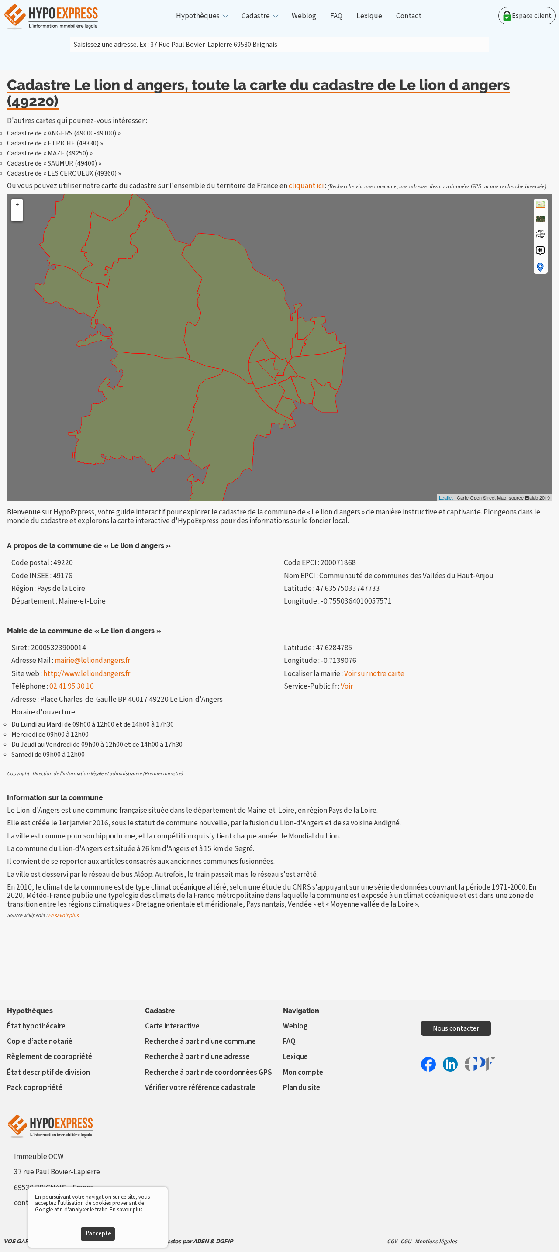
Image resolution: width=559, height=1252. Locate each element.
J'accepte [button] (97, 1233)
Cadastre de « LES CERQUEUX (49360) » (64, 173)
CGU (405, 1241)
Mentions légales (436, 1241)
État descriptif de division (48, 1072)
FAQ (336, 16)
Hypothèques (198, 16)
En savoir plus (63, 915)
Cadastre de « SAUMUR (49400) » (54, 163)
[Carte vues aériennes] (540, 219)
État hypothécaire (36, 1026)
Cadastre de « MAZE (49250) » (50, 153)
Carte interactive (172, 1026)
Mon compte (303, 1072)
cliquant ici (306, 185)
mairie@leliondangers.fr (92, 660)
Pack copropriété (34, 1087)
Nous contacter (456, 1028)
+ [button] (17, 204)
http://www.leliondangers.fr (86, 673)
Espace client (532, 16)
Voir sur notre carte (374, 673)
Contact (408, 16)
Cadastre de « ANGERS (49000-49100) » (64, 133)
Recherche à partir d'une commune (200, 1041)
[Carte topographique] (540, 204)
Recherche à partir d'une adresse (197, 1056)
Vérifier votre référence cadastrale (200, 1087)
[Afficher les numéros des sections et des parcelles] (540, 250)
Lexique (369, 16)
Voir (347, 686)
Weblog (304, 16)
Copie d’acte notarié (39, 1041)
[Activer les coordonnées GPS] (540, 234)
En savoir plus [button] (126, 1209)
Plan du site (301, 1087)
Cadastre (256, 16)
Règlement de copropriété (49, 1056)
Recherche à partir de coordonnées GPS (208, 1072)
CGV (392, 1241)
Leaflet (446, 497)
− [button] (17, 216)
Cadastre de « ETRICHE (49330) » (55, 143)
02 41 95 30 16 (71, 686)
